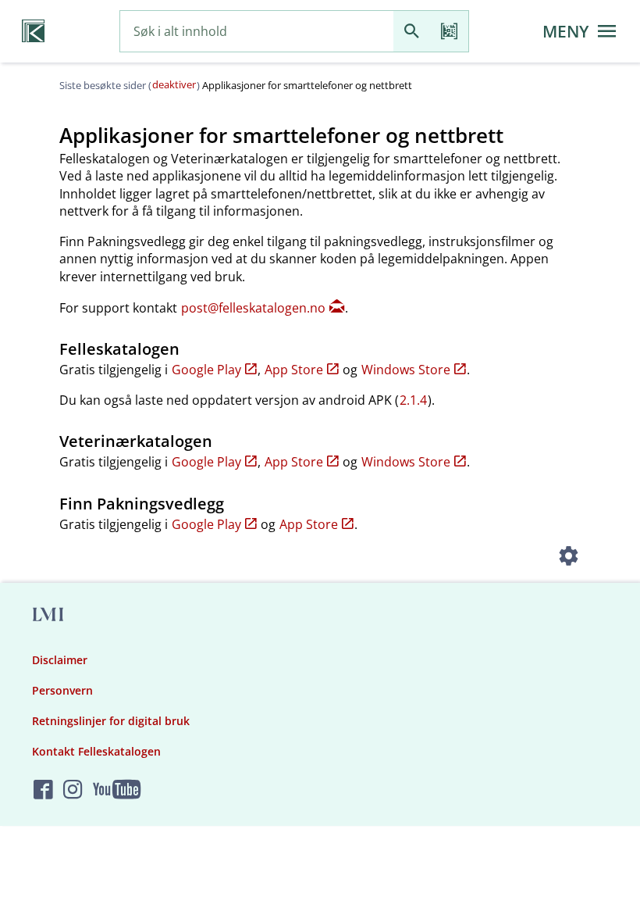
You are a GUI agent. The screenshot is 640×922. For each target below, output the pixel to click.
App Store (294, 369)
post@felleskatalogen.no (253, 307)
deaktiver (174, 84)
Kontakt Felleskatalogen (96, 751)
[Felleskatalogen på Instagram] (73, 790)
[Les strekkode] (449, 31)
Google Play (206, 369)
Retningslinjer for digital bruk (111, 720)
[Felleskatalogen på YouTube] (117, 790)
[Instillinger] (568, 557)
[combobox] (256, 31)
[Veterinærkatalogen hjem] (33, 31)
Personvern (62, 690)
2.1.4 (413, 400)
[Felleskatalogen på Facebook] (43, 790)
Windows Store (405, 369)
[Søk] (412, 31)
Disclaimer (59, 659)
